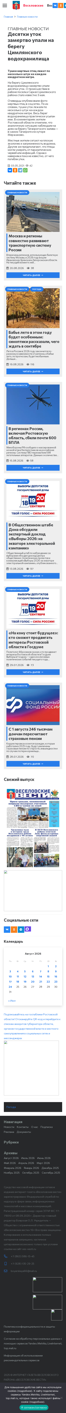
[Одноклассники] (15, 170)
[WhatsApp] (25, 170)
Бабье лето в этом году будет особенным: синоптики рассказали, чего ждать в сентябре (34, 339)
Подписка (47, 1126)
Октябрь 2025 (30, 1172)
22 (48, 981)
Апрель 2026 (26, 1162)
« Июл (12, 1000)
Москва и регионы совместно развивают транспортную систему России (30, 243)
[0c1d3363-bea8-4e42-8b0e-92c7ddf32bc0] (33, 1068)
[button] (5, 5)
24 (10, 986)
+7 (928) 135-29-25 (22, 1263)
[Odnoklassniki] (60, 5)
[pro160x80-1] (47, 1302)
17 (10, 981)
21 (40, 981)
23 (55, 981)
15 (48, 976)
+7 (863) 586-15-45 (22, 1256)
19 (25, 981)
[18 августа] (33, 828)
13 (33, 976)
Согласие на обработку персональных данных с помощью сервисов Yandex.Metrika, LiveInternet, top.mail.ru (33, 1343)
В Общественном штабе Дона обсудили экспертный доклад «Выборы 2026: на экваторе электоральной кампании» (32, 536)
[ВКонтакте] (10, 170)
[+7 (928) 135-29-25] (7, 1263)
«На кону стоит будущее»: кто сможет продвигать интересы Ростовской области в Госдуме (33, 639)
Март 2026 (43, 1162)
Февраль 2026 (12, 1167)
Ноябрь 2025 (12, 1172)
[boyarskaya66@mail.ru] (7, 1271)
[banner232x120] (47, 1284)
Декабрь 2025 (50, 1167)
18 (17, 981)
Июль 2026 (28, 1158)
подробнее (24, 1390)
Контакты (23, 1126)
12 (25, 976)
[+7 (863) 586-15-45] (7, 1256)
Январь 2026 (31, 1167)
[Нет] (61, 1398)
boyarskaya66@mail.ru (24, 1270)
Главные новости (27, 16)
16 (55, 976)
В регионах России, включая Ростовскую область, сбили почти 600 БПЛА (32, 435)
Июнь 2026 (44, 1158)
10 (10, 976)
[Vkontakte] (55, 5)
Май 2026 (10, 1162)
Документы (24, 1131)
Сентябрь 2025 (51, 1172)
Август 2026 (11, 1158)
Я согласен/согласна (34, 1407)
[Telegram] (20, 170)
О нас (34, 1126)
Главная (8, 16)
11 (18, 976)
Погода (11, 1106)
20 (32, 981)
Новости (9, 1126)
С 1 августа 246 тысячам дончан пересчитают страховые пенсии (31, 733)
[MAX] (28, 929)
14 (40, 976)
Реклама (9, 1131)
